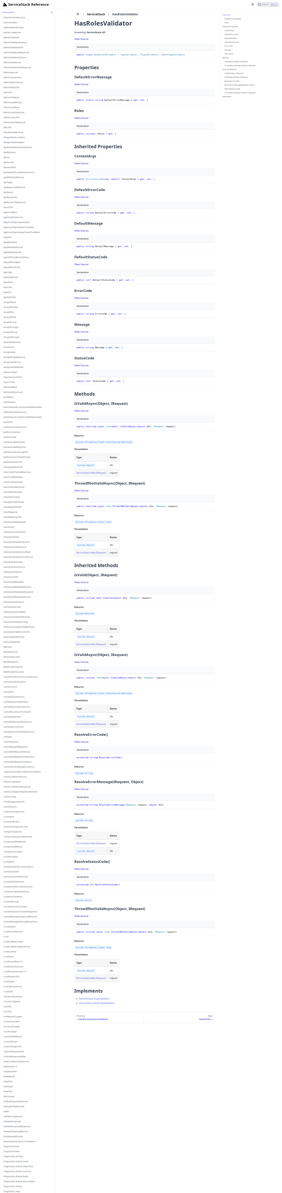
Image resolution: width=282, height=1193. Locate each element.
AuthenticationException (16, 452)
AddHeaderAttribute (14, 27)
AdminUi (8, 92)
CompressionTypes (13, 851)
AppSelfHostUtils (12, 267)
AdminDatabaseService (15, 57)
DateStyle (8, 1086)
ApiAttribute (10, 152)
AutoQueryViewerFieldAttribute (19, 626)
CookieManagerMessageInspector (21, 921)
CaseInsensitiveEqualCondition (19, 766)
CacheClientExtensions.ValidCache (21, 676)
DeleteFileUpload (12, 1121)
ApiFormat (9, 162)
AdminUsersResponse (14, 122)
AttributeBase (10, 387)
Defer (6, 1111)
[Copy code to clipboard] (211, 54)
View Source (81, 39)
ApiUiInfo (8, 207)
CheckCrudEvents (12, 781)
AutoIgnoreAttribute (14, 502)
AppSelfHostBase (12, 262)
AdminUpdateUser (13, 102)
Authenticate (10, 437)
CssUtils (7, 1006)
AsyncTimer (9, 382)
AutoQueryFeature (13, 571)
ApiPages (8, 182)
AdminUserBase (11, 107)
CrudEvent (9, 956)
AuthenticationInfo (13, 462)
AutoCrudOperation (13, 482)
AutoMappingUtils (13, 517)
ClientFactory (10, 806)
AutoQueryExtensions (14, 566)
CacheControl (10, 686)
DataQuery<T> (11, 1066)
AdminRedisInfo (12, 87)
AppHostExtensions (13, 217)
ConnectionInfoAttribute (16, 876)
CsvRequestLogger (13, 1016)
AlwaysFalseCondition (14, 137)
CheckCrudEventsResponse (17, 786)
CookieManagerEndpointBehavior (20, 916)
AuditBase (9, 397)
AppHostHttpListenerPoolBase (19, 227)
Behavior (8, 646)
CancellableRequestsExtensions (19, 756)
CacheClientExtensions (15, 681)
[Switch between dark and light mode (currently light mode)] (252, 4)
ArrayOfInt (9, 312)
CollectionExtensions (14, 811)
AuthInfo (8, 422)
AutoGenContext (12, 497)
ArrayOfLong (10, 322)
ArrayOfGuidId (11, 307)
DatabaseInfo (10, 1071)
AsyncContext (10, 372)
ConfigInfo (9, 861)
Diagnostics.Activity (13, 1156)
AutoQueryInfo (11, 576)
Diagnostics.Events (13, 1186)
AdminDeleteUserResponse (17, 67)
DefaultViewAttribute (14, 1106)
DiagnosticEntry (11, 1146)
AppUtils (8, 287)
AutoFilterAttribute (13, 492)
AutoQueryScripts (12, 606)
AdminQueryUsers (13, 77)
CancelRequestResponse (16, 746)
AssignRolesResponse (14, 357)
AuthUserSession (12, 432)
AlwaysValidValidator (14, 142)
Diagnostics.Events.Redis (16, 1176)
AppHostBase (10, 212)
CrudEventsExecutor (14, 966)
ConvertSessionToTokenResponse (20, 911)
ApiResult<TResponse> (15, 202)
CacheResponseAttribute (16, 701)
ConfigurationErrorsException (18, 866)
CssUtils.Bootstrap (13, 996)
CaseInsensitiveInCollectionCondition (22, 771)
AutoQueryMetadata (14, 581)
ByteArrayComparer (13, 666)
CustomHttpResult (13, 1036)
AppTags (8, 272)
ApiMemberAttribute (14, 177)
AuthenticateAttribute (14, 442)
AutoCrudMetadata (13, 477)
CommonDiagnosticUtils (16, 826)
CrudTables (9, 981)
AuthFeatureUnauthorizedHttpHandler (23, 417)
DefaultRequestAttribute (16, 1101)
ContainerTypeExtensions (16, 891)
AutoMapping (10, 512)
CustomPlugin (11, 1041)
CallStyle (8, 736)
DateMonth (9, 1076)
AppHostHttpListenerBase (16, 222)
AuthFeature (10, 402)
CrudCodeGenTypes (13, 941)
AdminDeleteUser (12, 62)
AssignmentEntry (12, 362)
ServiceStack (8, 12)
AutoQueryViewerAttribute (17, 616)
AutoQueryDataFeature (15, 547)
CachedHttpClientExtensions (18, 721)
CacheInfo (9, 691)
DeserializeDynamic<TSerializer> (20, 1141)
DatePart (8, 1081)
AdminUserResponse (14, 112)
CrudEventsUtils (11, 976)
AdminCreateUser (12, 32)
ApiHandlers (10, 167)
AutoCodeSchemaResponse (17, 472)
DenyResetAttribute (13, 1136)
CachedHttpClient (12, 716)
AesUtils (8, 127)
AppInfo (8, 237)
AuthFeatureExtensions (15, 412)
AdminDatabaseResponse (16, 52)
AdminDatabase (11, 37)
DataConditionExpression (16, 1061)
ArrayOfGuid (10, 302)
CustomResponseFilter (15, 1056)
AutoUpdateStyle (12, 641)
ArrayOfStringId (11, 337)
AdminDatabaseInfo (14, 47)
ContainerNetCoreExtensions (18, 886)
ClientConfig (10, 796)
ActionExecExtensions (14, 17)
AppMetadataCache (13, 247)
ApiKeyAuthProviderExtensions (19, 172)
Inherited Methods (229, 69)
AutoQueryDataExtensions (17, 542)
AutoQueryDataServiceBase (17, 552)
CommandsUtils (11, 821)
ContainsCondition (13, 896)
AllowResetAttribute (13, 132)
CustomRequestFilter (14, 1051)
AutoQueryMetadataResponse (18, 591)
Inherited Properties (230, 26)
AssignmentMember (14, 367)
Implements (226, 96)
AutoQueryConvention (15, 532)
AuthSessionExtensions (15, 427)
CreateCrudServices (13, 931)
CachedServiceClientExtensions (19, 731)
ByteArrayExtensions (14, 671)
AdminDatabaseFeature (15, 42)
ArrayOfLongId (11, 327)
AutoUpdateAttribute (14, 636)
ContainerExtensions (14, 881)
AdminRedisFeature (13, 82)
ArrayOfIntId (10, 317)
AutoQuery (9, 527)
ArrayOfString (10, 332)
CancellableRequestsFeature (18, 761)
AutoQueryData (11, 537)
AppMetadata (10, 242)
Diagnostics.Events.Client (16, 1161)
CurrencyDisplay (12, 1026)
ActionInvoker (10, 22)
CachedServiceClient (14, 726)
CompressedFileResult (15, 841)
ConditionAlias (11, 856)
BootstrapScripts (12, 656)
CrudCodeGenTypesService (17, 946)
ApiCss (7, 157)
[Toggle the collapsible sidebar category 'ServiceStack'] (51, 12)
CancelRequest (11, 741)
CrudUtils (8, 991)
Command (9, 816)
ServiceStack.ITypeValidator (94, 998)
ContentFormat (11, 901)
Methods (225, 57)
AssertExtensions (12, 342)
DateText (8, 1091)
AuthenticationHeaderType (17, 457)
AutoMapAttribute (12, 507)
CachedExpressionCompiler (17, 711)
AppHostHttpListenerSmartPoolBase (22, 232)
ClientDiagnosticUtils (14, 801)
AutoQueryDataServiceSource (18, 557)
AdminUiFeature (12, 97)
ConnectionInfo (11, 871)
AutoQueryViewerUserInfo (17, 631)
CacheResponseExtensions (17, 706)
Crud (6, 936)
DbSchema (9, 1096)
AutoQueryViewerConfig (16, 621)
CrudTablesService (13, 986)
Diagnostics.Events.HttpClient (18, 1166)
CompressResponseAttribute (18, 836)
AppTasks (8, 282)
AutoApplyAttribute (13, 467)
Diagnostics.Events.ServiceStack (19, 1181)
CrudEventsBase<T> (13, 961)
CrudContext (10, 951)
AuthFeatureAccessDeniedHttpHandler (23, 407)
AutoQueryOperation (14, 601)
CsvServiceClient (12, 1021)
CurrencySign (10, 1031)
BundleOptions (11, 661)
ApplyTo (7, 292)
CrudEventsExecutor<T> (15, 971)
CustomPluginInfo (13, 1046)
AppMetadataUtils (12, 252)
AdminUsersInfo (12, 117)
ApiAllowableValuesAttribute (18, 147)
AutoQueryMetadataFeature (17, 586)
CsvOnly (7, 1011)
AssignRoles (10, 352)
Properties (226, 15)
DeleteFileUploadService (16, 1131)
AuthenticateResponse (15, 447)
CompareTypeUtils (13, 831)
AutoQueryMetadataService (17, 596)
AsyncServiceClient (13, 377)
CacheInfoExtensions (14, 696)
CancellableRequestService (17, 751)
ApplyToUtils (10, 297)
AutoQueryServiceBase (15, 611)
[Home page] (77, 14)
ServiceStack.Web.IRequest (91, 472)
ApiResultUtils (10, 197)
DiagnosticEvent (12, 1151)
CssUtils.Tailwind (12, 1001)
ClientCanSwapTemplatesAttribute (20, 791)
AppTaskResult (11, 277)
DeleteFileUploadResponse (17, 1126)
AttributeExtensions (13, 392)
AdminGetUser (11, 72)
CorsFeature (10, 926)
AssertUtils (9, 347)
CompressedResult (13, 846)
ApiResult (8, 192)
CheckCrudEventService (15, 776)
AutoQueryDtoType (13, 562)
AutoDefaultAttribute (14, 487)
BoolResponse (11, 651)
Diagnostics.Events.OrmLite (17, 1171)
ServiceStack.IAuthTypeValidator (97, 1003)
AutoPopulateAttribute (15, 522)
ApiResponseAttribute (14, 187)
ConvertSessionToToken (15, 906)
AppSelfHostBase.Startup (16, 257)
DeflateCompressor (13, 1116)
